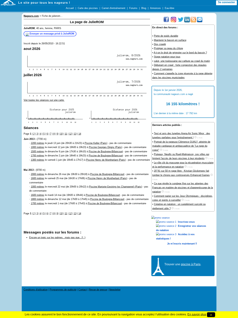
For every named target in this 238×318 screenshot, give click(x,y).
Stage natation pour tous (167, 56)
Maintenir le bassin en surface (170, 40)
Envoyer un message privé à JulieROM (52, 33)
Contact (82, 289)
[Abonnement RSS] (193, 21)
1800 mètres (37, 199)
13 (75, 133)
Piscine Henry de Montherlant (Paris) (106, 159)
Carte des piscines (88, 8)
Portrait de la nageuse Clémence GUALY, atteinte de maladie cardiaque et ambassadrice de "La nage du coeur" (181, 146)
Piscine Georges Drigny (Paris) (105, 147)
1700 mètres (37, 155)
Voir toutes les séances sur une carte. (44, 100)
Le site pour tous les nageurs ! (44, 2)
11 (66, 133)
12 (70, 133)
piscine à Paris (190, 264)
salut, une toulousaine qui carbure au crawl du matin (182, 61)
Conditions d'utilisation (36, 289)
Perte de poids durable (166, 35)
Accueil (70, 8)
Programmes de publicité (63, 289)
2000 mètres (37, 174)
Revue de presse (98, 289)
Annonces (155, 8)
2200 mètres (37, 143)
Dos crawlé (160, 44)
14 (79, 133)
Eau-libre (169, 8)
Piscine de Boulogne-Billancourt (106, 151)
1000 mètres (37, 147)
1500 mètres (37, 151)
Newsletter (114, 289)
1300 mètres (37, 159)
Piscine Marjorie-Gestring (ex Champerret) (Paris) (115, 186)
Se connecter (226, 2)
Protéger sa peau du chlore (168, 48)
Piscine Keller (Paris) (96, 143)
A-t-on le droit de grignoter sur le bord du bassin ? (180, 52)
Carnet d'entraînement (113, 8)
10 (61, 133)
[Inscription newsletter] (199, 21)
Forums (133, 8)
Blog (143, 8)
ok (211, 314)
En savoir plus (196, 314)
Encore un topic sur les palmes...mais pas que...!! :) (57, 237)
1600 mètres (37, 178)
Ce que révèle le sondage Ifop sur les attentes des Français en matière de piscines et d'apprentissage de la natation (182, 187)
